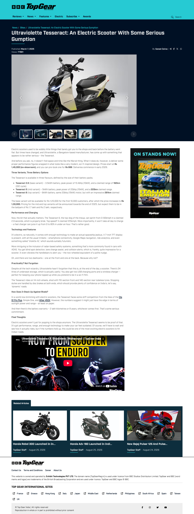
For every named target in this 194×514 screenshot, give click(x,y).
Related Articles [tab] (21, 403)
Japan (77, 493)
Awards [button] (87, 16)
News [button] (30, 16)
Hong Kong (50, 493)
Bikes (22, 27)
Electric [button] (59, 16)
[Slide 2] (41, 134)
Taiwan (177, 493)
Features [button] (44, 16)
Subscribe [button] (72, 16)
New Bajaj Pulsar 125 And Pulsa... (147, 443)
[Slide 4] (70, 134)
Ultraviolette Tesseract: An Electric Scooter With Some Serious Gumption (63, 27)
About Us (58, 470)
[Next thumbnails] (134, 134)
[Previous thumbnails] (14, 134)
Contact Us (16, 470)
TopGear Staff (19, 449)
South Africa (148, 493)
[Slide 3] (55, 134)
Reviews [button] (17, 16)
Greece (34, 493)
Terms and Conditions (33, 470)
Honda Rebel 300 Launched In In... (34, 443)
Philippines (130, 493)
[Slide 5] (85, 134)
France (20, 493)
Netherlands (111, 493)
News (14, 27)
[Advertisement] (161, 95)
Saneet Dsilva (161, 49)
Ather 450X (44, 300)
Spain (164, 493)
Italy (65, 493)
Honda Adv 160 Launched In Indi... (91, 443)
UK (18, 499)
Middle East (93, 493)
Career (48, 470)
